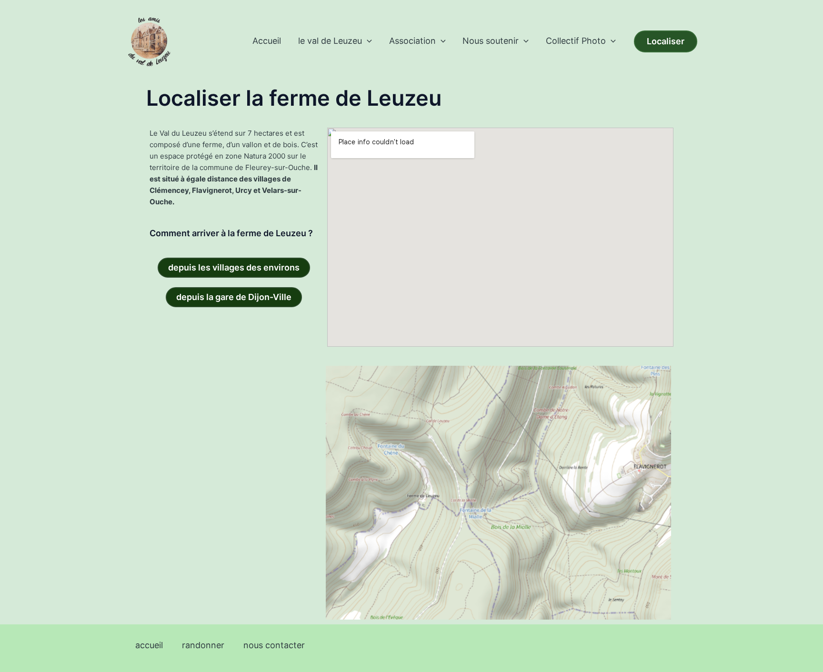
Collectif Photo (576, 41)
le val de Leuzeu (330, 41)
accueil (149, 645)
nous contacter (274, 645)
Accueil (266, 41)
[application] (367, 40)
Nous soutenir (490, 41)
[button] (665, 41)
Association (412, 41)
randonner (203, 645)
